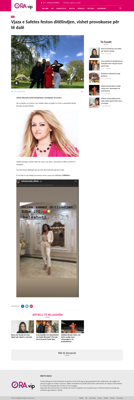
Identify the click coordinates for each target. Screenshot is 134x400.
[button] (120, 8)
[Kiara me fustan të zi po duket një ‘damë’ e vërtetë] (22, 326)
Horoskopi (101, 8)
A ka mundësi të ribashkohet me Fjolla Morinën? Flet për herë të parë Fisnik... (112, 63)
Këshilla (81, 8)
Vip (52, 8)
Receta (72, 8)
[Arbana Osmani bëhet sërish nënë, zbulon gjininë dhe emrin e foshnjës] (94, 102)
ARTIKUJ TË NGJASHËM (47, 314)
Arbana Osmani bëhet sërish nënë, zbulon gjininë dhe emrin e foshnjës (111, 101)
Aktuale (90, 8)
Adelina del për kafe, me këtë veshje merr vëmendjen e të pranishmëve (111, 88)
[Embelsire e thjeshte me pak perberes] (94, 77)
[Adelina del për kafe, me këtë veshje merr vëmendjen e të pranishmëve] (72, 326)
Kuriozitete (61, 8)
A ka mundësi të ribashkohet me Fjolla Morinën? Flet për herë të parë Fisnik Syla (47, 337)
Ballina (45, 8)
